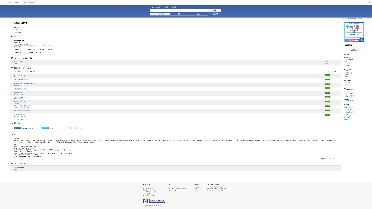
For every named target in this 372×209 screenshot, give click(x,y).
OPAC (327, 75)
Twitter (196, 190)
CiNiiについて (147, 187)
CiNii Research (172, 187)
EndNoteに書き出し (349, 109)
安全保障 (352, 95)
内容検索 (173, 7)
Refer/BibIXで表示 (349, 112)
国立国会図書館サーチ (27, 128)
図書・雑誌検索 (156, 7)
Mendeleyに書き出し (349, 111)
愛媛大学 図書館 (18, 92)
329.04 (352, 90)
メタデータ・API (172, 190)
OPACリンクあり (331, 71)
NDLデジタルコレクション (332, 62)
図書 (179, 14)
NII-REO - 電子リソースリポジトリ (215, 190)
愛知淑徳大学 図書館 (19, 75)
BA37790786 (349, 101)
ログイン (361, 2)
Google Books (354, 50)
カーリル (52, 128)
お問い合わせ (146, 193)
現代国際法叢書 (19, 167)
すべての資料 (160, 14)
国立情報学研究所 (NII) (149, 195)
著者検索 (165, 7)
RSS (195, 188)
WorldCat (80, 128)
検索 (214, 10)
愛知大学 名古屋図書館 (20, 79)
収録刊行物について (148, 188)
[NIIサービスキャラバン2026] (354, 32)
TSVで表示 (347, 117)
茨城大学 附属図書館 (19, 88)
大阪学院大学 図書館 (19, 101)
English (368, 2)
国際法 (351, 93)
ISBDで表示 (347, 119)
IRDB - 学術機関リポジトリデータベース (216, 188)
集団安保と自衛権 (18, 62)
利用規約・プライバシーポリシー (152, 190)
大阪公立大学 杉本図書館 (20, 106)
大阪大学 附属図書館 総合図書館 (22, 110)
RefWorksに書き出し (349, 108)
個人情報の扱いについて (149, 192)
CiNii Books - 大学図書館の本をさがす (178, 188)
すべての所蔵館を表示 (22, 119)
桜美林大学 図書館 (19, 97)
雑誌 (198, 14)
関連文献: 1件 (17, 32)
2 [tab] (356, 43)
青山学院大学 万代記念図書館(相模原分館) (25, 84)
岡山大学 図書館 (18, 114)
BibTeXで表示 (347, 116)
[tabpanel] (354, 32)
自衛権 (351, 97)
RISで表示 (347, 114)
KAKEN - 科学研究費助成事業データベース (217, 187)
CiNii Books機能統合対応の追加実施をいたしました (356, 19)
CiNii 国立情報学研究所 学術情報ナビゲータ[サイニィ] (4, 2)
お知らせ (196, 187)
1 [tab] (353, 43)
